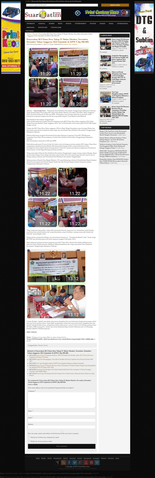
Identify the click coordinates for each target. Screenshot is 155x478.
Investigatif (42, 27)
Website (30, 424)
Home (29, 34)
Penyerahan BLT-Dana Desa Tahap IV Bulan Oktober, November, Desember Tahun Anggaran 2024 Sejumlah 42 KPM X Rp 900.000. (58, 40)
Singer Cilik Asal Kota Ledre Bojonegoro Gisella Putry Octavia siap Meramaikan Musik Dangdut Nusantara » (113, 133)
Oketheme (79, 468)
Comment (32, 391)
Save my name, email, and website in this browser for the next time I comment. (53, 433)
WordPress (93, 468)
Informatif (31, 23)
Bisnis (60, 23)
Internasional (122, 23)
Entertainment (80, 23)
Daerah (102, 23)
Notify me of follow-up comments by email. (45, 437)
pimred (65, 44)
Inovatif (93, 23)
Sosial (111, 23)
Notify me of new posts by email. (41, 441)
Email (30, 418)
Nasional (41, 23)
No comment (73, 44)
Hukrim (51, 23)
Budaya (68, 23)
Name (30, 411)
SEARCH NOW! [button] (115, 5)
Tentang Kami (56, 27)
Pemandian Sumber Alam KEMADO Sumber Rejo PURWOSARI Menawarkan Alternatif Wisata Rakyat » (114, 161)
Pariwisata (31, 27)
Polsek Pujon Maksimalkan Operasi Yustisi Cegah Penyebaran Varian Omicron (53, 1)
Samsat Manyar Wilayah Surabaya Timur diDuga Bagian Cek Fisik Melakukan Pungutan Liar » (113, 139)
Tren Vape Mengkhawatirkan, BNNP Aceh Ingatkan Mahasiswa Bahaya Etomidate (60, 363)
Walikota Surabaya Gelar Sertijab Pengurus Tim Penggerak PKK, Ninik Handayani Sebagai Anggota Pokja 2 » (114, 146)
